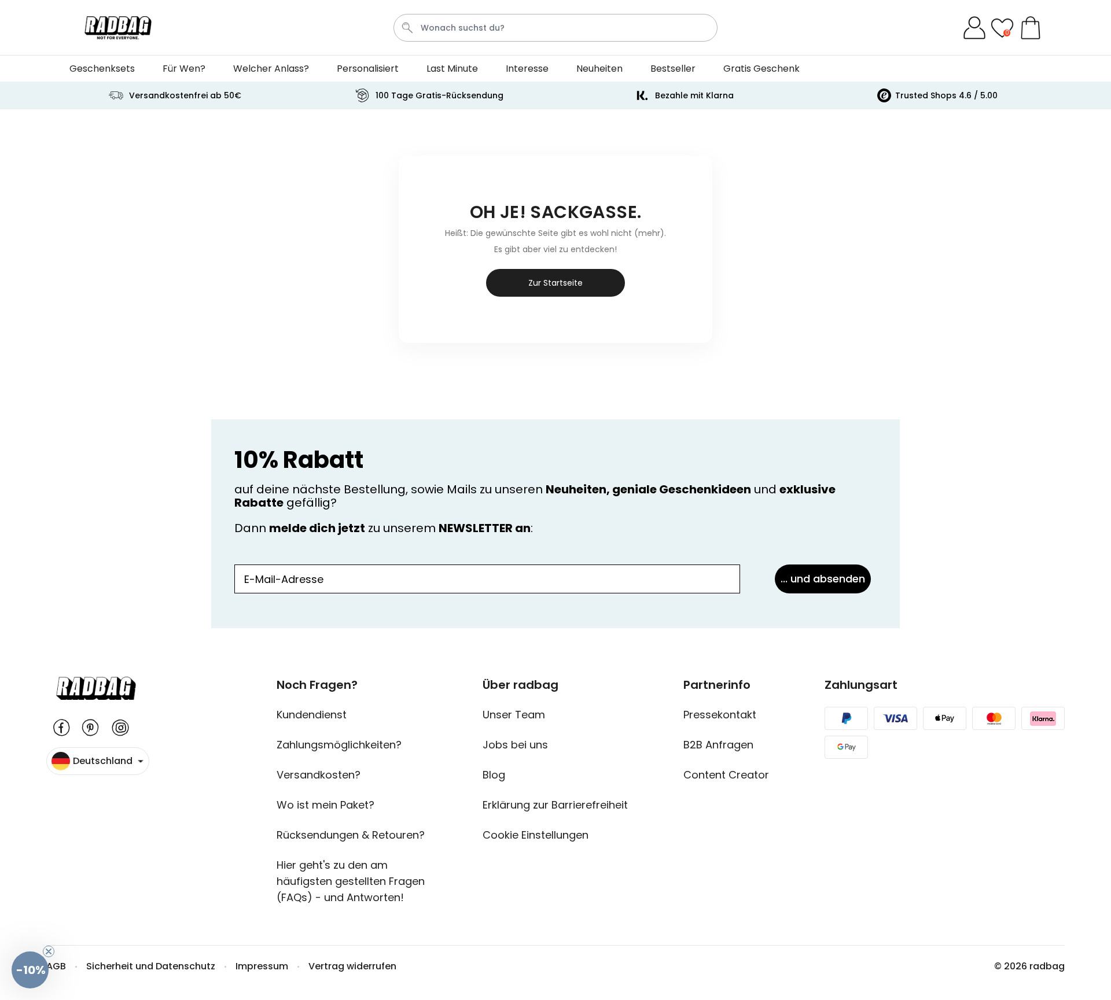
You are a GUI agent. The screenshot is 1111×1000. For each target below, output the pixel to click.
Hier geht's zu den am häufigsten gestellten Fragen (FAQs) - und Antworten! (351, 881)
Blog (494, 774)
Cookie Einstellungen (535, 835)
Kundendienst (312, 714)
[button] (30, 969)
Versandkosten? (318, 774)
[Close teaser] (48, 951)
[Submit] (407, 28)
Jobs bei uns (515, 744)
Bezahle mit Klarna (694, 95)
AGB (56, 966)
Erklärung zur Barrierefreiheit (555, 805)
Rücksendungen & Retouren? (351, 835)
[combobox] (555, 28)
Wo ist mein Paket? (325, 805)
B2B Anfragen (718, 744)
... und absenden (823, 578)
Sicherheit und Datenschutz (150, 966)
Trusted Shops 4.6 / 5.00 (946, 95)
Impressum (262, 966)
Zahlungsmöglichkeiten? (339, 744)
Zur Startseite (555, 283)
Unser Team (514, 714)
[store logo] (118, 27)
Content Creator (726, 774)
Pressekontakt (719, 714)
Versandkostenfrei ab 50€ (185, 95)
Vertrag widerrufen (352, 966)
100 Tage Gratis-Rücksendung (439, 95)
